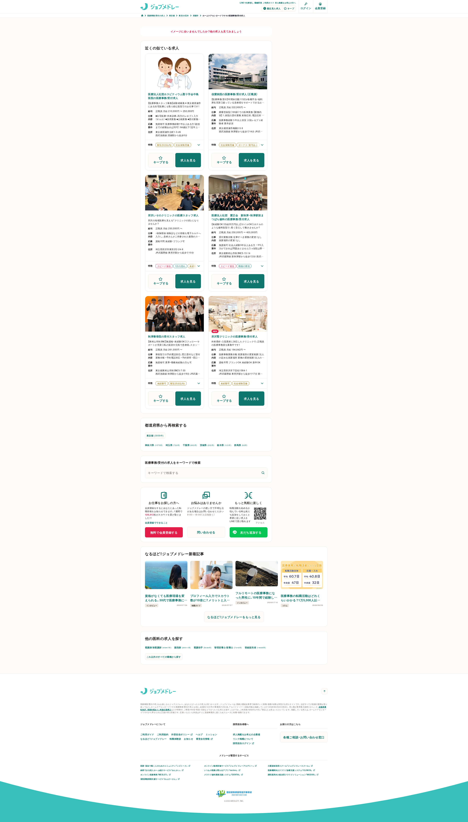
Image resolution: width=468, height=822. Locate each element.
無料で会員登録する (164, 532)
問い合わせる (206, 532)
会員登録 (320, 8)
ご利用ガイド (268, 2)
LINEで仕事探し (247, 2)
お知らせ (188, 738)
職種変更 (258, 2)
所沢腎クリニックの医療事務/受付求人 (235, 336)
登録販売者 (255, 647)
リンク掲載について (243, 738)
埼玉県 (173, 445)
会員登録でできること (156, 522)
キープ (290, 8)
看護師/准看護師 (158, 647)
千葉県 (190, 445)
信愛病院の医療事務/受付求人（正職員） (235, 94)
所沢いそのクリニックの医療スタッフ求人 (173, 215)
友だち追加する (250, 532)
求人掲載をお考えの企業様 (246, 734)
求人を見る (188, 160)
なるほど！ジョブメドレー (153, 738)
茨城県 (207, 445)
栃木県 (224, 445)
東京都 (155, 435)
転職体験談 (175, 738)
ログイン (306, 8)
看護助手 (203, 647)
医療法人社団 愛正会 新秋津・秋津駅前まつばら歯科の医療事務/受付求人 (238, 217)
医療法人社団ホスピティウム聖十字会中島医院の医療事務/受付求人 (173, 96)
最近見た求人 (274, 8)
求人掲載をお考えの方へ (285, 2)
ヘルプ (199, 734)
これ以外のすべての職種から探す (164, 656)
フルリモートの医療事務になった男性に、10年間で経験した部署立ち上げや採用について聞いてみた (256, 595)
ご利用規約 (162, 734)
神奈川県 (154, 445)
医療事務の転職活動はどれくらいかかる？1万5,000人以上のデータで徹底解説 (300, 597)
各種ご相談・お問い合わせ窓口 (303, 737)
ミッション (211, 734)
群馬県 (240, 445)
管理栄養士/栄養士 (228, 647)
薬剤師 (182, 647)
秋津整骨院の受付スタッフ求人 (166, 336)
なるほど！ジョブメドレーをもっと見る (234, 617)
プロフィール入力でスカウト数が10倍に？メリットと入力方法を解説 (210, 597)
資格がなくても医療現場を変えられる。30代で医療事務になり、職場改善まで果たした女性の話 (165, 597)
